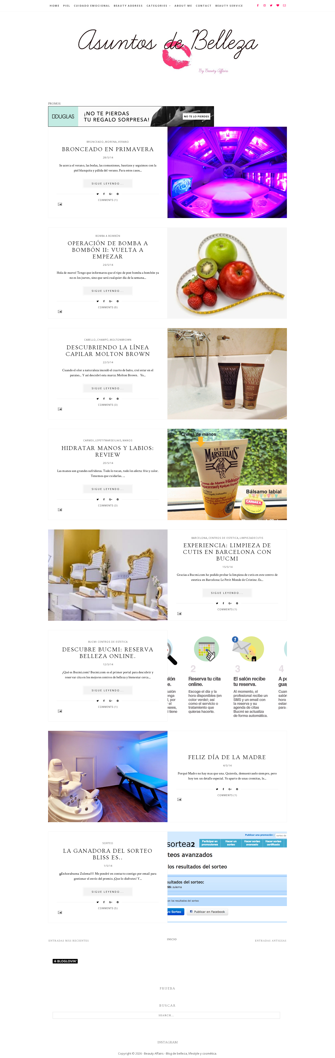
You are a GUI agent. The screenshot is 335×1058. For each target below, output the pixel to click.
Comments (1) (108, 200)
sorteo (107, 843)
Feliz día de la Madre (227, 757)
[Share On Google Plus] (110, 194)
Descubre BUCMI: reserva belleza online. (107, 653)
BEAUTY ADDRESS (128, 5)
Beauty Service (229, 5)
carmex (88, 440)
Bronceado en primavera (108, 149)
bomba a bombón (107, 235)
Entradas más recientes (69, 940)
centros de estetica (223, 538)
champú (102, 339)
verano (123, 141)
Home (54, 5)
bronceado (95, 141)
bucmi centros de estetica (108, 641)
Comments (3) (108, 404)
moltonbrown (120, 339)
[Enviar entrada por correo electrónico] (108, 204)
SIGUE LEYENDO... (108, 183)
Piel (66, 5)
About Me (183, 5)
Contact (204, 5)
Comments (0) (108, 307)
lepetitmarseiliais (108, 440)
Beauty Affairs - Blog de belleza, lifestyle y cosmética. (180, 1053)
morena (111, 141)
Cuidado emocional (92, 5)
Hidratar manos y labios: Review (108, 451)
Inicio (172, 939)
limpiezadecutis (251, 538)
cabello (90, 339)
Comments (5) (108, 908)
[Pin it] (118, 194)
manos (127, 440)
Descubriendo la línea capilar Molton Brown (108, 351)
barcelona (199, 538)
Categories (157, 5)
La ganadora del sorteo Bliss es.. (107, 854)
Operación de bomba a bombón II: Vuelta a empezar (108, 250)
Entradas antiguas (270, 940)
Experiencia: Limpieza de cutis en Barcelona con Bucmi (227, 552)
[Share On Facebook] (104, 194)
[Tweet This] (98, 194)
